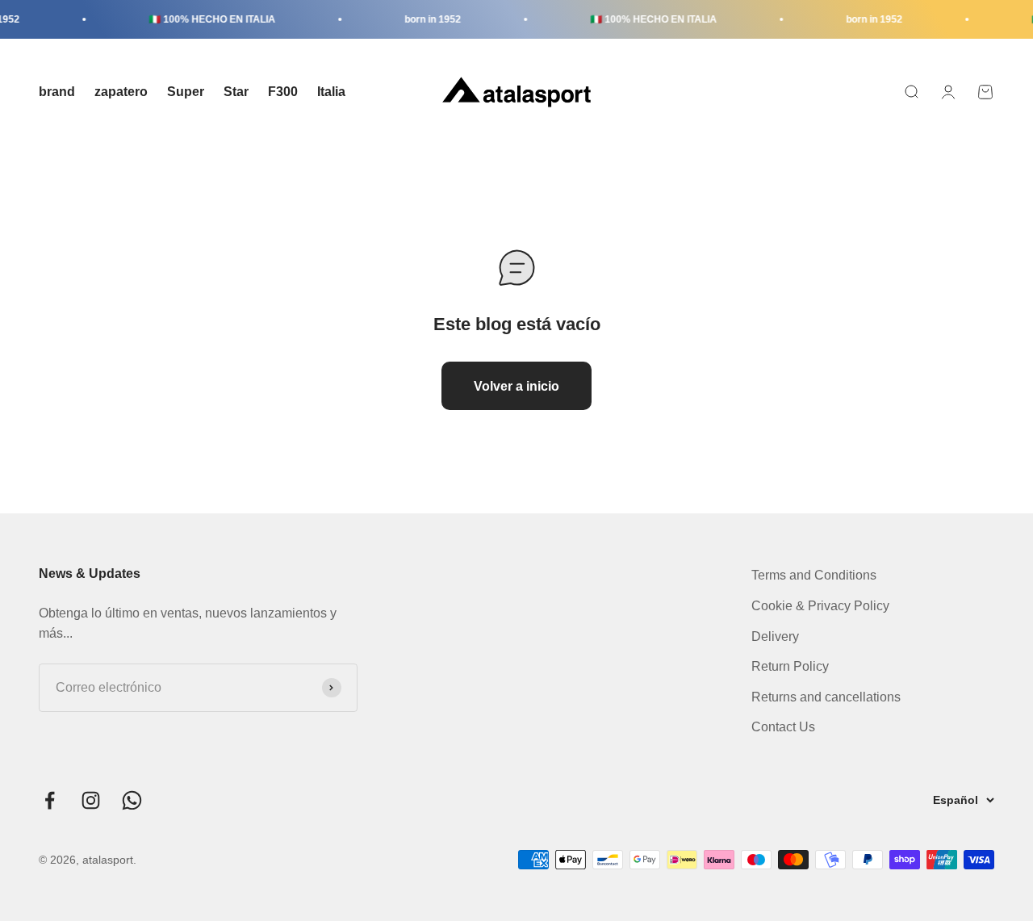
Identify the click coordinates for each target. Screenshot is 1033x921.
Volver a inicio (516, 386)
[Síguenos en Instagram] (91, 800)
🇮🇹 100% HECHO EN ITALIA (204, 19)
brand (57, 91)
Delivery (775, 636)
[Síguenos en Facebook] (50, 800)
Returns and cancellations (826, 697)
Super (185, 91)
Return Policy (790, 666)
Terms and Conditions (813, 575)
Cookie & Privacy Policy (820, 606)
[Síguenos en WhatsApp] (132, 800)
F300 (283, 91)
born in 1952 (425, 19)
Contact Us (783, 727)
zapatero (121, 91)
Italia (331, 91)
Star (236, 91)
